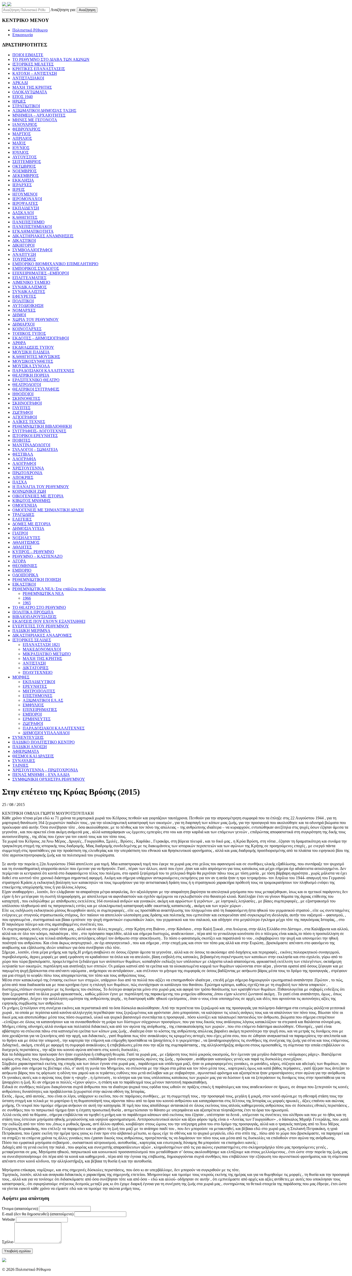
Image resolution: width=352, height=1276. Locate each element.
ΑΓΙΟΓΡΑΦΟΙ (24, 417)
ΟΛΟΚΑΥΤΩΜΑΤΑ (29, 92)
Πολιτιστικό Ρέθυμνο (30, 30)
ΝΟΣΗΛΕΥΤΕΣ (26, 538)
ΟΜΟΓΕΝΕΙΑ (24, 505)
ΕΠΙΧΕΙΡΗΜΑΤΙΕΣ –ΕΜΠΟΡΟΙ (40, 273)
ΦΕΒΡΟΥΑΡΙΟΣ (26, 129)
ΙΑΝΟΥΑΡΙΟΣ (24, 124)
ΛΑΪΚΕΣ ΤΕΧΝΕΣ (28, 421)
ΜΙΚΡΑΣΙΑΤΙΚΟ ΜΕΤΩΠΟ (47, 654)
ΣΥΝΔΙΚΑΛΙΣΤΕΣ (28, 291)
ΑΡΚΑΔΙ (20, 82)
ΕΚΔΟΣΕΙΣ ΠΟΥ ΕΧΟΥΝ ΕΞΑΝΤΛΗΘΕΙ (48, 621)
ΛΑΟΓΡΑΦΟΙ (24, 463)
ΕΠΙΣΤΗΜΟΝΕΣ (37, 695)
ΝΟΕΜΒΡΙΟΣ (24, 171)
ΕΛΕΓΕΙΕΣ (22, 519)
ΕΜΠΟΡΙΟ (21, 570)
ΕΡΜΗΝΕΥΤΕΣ (37, 719)
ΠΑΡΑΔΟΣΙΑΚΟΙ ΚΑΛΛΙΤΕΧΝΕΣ (43, 370)
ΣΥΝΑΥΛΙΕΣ (23, 760)
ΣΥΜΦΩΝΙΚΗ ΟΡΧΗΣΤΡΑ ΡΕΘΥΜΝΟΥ (48, 779)
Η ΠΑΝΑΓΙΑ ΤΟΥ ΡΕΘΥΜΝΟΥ (40, 486)
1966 (27, 598)
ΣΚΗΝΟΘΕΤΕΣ (26, 398)
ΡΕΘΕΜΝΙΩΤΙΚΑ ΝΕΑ (43, 593)
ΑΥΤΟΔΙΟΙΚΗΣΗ (28, 305)
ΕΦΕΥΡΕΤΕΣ (24, 296)
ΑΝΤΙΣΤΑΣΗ (34, 663)
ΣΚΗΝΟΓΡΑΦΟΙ (27, 403)
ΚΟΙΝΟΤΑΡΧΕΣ (26, 329)
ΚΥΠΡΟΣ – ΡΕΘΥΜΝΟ (33, 552)
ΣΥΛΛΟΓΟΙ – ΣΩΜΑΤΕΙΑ (35, 449)
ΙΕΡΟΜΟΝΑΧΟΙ (27, 199)
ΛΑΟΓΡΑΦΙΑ (24, 459)
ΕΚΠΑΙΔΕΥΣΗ (25, 208)
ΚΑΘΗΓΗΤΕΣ (24, 217)
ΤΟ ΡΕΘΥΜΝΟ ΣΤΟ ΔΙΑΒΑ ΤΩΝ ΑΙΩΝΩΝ (50, 59)
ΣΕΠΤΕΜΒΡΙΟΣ (26, 161)
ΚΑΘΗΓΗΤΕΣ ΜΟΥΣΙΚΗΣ (36, 356)
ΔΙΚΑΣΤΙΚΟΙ (24, 240)
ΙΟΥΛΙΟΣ (20, 152)
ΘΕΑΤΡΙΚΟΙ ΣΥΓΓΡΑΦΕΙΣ (35, 389)
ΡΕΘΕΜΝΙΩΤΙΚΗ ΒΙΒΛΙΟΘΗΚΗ (42, 426)
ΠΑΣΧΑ (19, 482)
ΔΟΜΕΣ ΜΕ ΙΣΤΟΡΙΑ (31, 524)
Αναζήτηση (87, 10)
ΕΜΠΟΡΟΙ (32, 714)
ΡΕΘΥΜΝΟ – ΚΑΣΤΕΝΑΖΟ (37, 556)
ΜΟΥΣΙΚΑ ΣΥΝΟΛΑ (31, 366)
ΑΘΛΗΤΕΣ (22, 547)
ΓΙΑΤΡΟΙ (20, 533)
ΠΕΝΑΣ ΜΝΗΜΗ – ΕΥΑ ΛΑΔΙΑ (41, 774)
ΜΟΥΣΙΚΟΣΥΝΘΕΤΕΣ (32, 361)
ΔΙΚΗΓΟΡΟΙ (23, 245)
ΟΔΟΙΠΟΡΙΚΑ (25, 575)
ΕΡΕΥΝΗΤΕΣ (35, 686)
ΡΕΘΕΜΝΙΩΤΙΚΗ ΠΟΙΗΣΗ (36, 579)
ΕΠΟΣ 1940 (22, 96)
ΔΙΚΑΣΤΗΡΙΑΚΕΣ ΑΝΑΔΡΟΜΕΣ (42, 635)
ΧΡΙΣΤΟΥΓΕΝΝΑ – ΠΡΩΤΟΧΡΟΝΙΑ (45, 770)
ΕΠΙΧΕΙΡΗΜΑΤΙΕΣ (40, 709)
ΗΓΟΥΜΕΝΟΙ (24, 194)
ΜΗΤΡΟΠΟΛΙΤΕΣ (39, 691)
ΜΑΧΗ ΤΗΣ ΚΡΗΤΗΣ (32, 87)
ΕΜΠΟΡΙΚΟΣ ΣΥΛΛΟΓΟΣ (35, 268)
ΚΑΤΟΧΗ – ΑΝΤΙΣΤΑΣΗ (34, 73)
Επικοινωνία (22, 35)
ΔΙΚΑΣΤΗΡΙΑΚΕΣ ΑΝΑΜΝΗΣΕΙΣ (42, 236)
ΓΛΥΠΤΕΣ (21, 408)
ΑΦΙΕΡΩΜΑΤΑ (25, 751)
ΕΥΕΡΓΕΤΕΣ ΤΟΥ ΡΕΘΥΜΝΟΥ (40, 626)
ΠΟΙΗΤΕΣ (21, 440)
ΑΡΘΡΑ (19, 343)
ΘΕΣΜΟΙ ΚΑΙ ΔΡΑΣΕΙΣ (33, 756)
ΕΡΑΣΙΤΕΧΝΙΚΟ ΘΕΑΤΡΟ (36, 380)
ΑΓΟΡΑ (19, 561)
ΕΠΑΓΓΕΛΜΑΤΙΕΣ (29, 278)
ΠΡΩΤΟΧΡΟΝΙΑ (27, 473)
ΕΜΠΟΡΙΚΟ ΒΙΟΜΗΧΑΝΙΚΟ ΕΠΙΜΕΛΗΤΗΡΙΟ (55, 264)
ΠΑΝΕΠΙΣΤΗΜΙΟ (28, 222)
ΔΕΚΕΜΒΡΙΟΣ (25, 175)
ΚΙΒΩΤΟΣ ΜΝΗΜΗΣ (31, 500)
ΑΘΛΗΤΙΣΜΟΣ (25, 542)
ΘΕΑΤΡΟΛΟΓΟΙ (26, 384)
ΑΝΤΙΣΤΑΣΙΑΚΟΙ (28, 78)
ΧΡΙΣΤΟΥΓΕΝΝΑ (28, 468)
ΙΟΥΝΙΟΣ (20, 148)
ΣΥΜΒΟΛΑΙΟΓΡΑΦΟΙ (32, 250)
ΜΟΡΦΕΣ (20, 677)
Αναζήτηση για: (63, 9)
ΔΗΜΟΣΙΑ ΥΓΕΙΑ (28, 528)
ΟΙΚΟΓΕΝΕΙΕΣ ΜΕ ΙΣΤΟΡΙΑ (38, 496)
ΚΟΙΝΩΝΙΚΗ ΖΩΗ (29, 491)
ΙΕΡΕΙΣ (18, 189)
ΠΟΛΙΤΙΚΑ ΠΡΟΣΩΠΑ (33, 612)
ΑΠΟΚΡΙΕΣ (22, 477)
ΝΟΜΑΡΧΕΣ (24, 310)
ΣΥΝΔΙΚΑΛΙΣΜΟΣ (29, 287)
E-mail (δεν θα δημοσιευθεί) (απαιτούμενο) (37, 1214)
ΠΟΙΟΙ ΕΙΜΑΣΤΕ (27, 55)
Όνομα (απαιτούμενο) (20, 1208)
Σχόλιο (7, 1242)
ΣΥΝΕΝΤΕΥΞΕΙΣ (28, 737)
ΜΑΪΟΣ (19, 143)
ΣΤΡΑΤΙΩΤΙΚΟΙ (26, 106)
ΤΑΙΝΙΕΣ (20, 765)
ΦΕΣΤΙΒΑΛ (22, 454)
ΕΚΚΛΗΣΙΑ (23, 180)
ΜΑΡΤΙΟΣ (21, 134)
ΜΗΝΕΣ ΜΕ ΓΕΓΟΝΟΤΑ (34, 120)
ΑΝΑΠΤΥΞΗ (24, 254)
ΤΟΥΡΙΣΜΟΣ (24, 259)
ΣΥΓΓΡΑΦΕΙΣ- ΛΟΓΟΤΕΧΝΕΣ (39, 431)
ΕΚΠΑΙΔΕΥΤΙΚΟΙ (39, 682)
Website (8, 1219)
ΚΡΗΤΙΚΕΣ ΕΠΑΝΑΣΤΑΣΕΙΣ (38, 69)
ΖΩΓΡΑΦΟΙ (22, 412)
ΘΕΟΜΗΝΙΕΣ (24, 565)
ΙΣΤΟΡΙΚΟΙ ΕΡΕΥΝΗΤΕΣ (35, 435)
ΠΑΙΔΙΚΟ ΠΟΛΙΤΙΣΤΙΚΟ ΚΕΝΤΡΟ (43, 742)
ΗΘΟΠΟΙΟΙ (22, 394)
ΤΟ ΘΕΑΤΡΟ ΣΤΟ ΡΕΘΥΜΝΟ (39, 607)
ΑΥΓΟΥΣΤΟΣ (24, 157)
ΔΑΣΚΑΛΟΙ (23, 213)
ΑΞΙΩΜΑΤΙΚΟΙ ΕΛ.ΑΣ (43, 700)
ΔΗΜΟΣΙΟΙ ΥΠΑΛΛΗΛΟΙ (46, 733)
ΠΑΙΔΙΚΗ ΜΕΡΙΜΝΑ (31, 630)
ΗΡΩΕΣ (19, 101)
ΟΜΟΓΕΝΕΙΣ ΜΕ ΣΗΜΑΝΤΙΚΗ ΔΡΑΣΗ (48, 510)
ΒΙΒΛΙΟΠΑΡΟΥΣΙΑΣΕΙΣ (34, 617)
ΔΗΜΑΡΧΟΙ (23, 324)
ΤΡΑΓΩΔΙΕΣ (23, 514)
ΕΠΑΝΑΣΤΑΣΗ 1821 (41, 644)
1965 (27, 603)
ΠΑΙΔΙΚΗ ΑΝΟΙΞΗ (29, 747)
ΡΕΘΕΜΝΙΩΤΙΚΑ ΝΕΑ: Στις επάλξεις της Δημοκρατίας (59, 589)
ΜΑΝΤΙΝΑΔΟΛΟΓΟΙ (31, 445)
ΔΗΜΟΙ (19, 315)
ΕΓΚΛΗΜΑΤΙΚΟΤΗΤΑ (33, 231)
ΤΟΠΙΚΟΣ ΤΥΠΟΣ (29, 333)
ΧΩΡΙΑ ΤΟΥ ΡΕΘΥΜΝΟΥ (35, 319)
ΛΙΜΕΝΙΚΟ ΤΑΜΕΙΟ (31, 282)
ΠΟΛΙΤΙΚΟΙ (23, 301)
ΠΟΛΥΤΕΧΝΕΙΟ (38, 672)
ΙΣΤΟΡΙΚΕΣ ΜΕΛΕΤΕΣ (33, 64)
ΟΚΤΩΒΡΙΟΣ (24, 166)
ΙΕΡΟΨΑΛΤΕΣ (25, 203)
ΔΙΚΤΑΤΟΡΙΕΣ (35, 668)
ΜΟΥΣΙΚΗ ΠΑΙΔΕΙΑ (31, 352)
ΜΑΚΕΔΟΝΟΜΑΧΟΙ (42, 649)
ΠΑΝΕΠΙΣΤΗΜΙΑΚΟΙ (32, 226)
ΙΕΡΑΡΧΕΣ (22, 185)
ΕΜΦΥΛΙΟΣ (33, 705)
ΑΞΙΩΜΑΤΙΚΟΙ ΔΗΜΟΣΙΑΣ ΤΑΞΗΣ (44, 110)
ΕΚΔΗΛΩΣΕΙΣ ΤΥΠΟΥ (33, 347)
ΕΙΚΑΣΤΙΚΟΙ (24, 584)
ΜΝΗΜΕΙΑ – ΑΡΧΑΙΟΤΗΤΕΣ (38, 115)
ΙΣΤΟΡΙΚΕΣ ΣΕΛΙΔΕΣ (31, 640)
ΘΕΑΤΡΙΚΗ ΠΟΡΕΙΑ (30, 375)
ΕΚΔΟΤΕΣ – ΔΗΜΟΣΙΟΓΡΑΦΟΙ (40, 338)
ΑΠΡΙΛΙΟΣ (22, 138)
